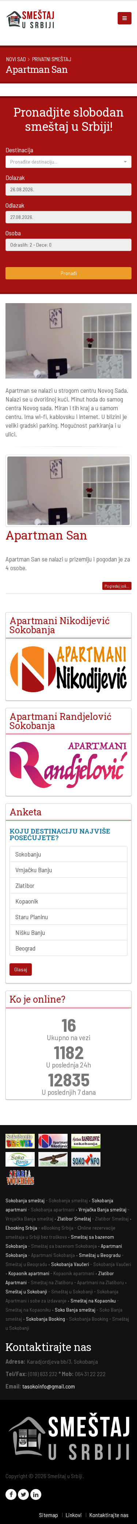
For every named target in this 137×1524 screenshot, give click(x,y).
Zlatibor (24, 885)
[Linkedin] (35, 1494)
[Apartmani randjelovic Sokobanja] (68, 764)
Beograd (25, 948)
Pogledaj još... (116, 585)
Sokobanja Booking (45, 1319)
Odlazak (14, 205)
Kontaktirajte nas (109, 1514)
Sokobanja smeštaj (25, 1200)
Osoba (13, 233)
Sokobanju (28, 854)
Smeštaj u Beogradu (100, 1255)
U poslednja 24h (68, 1064)
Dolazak (15, 177)
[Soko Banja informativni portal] (21, 1160)
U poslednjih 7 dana (69, 1092)
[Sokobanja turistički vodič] (21, 1142)
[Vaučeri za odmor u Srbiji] (21, 1178)
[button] (68, 162)
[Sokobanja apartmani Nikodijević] (54, 1142)
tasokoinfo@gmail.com (48, 1386)
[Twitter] (23, 1494)
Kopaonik (26, 901)
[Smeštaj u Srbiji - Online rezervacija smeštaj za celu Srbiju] (32, 19)
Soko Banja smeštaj (75, 1309)
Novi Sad (16, 59)
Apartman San (46, 535)
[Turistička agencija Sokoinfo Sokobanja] (87, 1160)
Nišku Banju (30, 932)
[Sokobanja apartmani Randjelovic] (87, 1142)
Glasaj (20, 969)
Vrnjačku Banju (33, 870)
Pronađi (69, 273)
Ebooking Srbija (21, 1228)
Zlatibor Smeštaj (74, 1218)
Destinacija (19, 150)
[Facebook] (10, 1494)
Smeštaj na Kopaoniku (93, 1300)
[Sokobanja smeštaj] (54, 1160)
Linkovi (73, 1514)
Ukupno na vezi (68, 1037)
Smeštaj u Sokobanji (26, 1291)
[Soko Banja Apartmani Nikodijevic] (68, 669)
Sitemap (48, 1514)
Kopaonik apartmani (28, 1273)
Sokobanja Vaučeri (70, 1264)
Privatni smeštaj (51, 59)
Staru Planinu (31, 917)
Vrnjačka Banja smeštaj (102, 1209)
